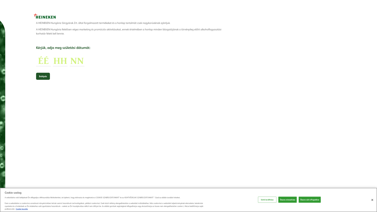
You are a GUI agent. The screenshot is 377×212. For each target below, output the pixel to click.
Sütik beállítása (267, 199)
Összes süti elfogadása (309, 199)
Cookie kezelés (22, 209)
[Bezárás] (372, 200)
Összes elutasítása (287, 199)
